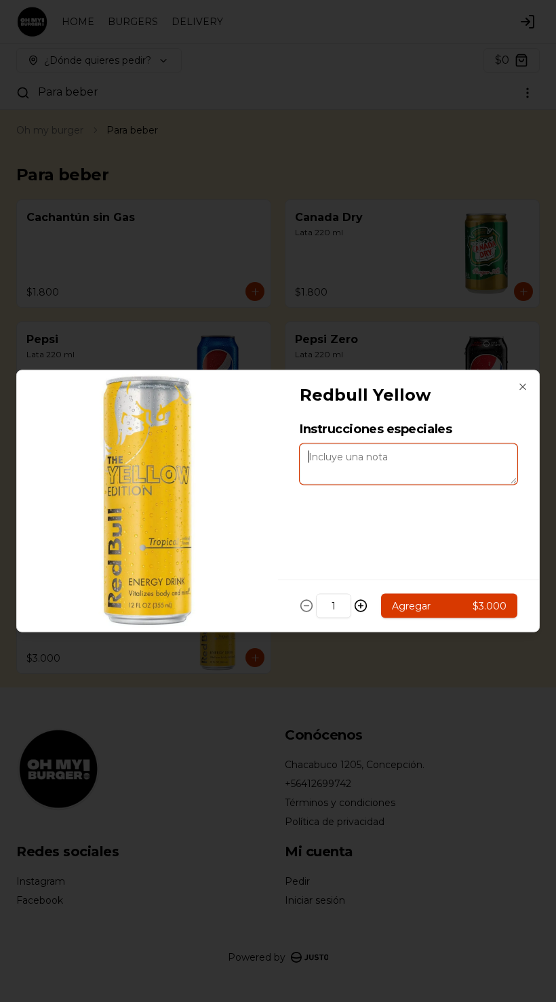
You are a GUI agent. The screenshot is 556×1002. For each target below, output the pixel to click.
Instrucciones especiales (376, 429)
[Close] (522, 387)
